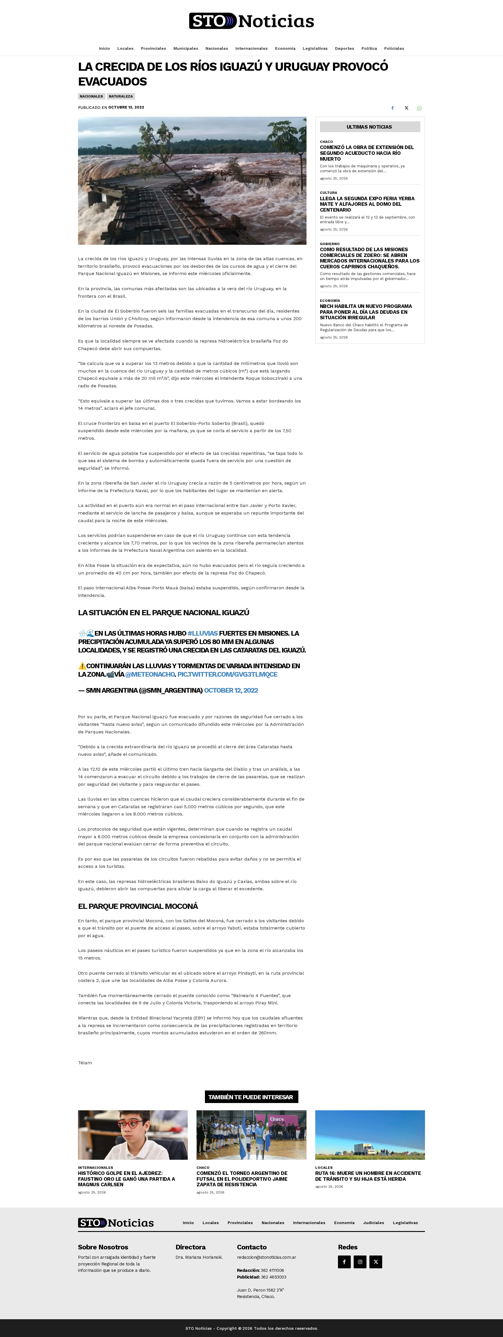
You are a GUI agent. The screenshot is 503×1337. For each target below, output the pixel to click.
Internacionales (95, 1168)
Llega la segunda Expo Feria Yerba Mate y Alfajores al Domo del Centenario (367, 204)
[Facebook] (392, 108)
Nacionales (91, 96)
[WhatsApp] (419, 108)
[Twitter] (406, 108)
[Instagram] (360, 1262)
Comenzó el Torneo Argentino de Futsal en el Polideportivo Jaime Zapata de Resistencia (241, 1178)
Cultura (328, 193)
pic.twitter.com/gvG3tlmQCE (227, 674)
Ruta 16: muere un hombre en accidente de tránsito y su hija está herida (368, 1176)
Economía (330, 301)
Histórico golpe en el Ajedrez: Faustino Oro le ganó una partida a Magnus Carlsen (126, 1178)
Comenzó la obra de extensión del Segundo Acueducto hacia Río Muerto (367, 153)
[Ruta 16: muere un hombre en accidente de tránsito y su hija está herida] (370, 1135)
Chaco (326, 142)
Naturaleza (121, 96)
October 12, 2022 (231, 690)
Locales (324, 1168)
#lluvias (202, 633)
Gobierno (330, 244)
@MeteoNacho (149, 674)
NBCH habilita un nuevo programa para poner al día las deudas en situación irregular (366, 311)
